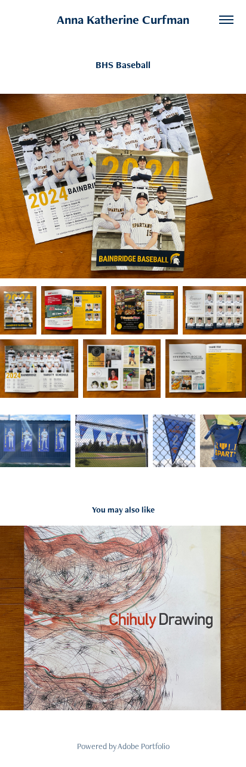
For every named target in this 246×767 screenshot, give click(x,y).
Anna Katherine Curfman (123, 19)
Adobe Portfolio (144, 746)
